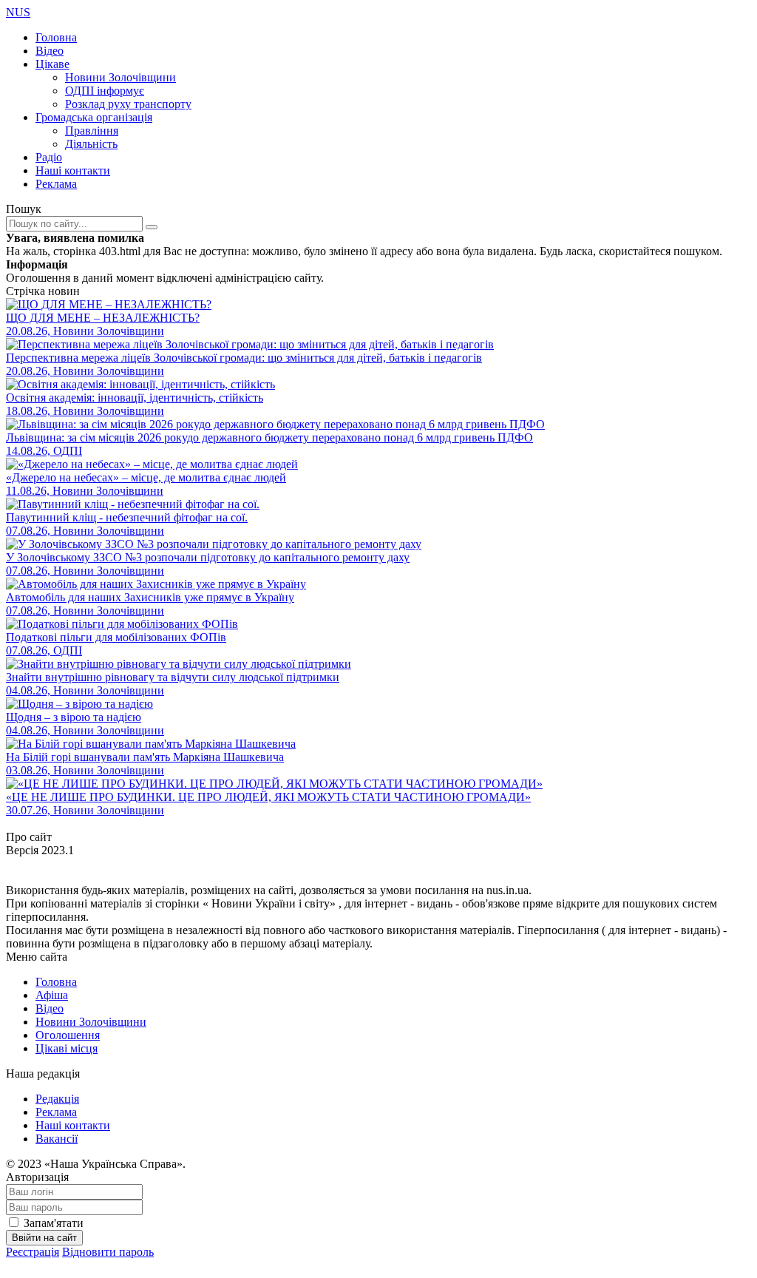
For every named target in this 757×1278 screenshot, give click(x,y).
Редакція (57, 1098)
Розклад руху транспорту (128, 104)
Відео (49, 50)
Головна (56, 37)
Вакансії (56, 1138)
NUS (18, 12)
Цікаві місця (66, 1048)
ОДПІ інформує (104, 90)
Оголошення (67, 1035)
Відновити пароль (108, 1251)
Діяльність (91, 144)
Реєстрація (32, 1251)
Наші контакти (72, 170)
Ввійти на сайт (44, 1237)
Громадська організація (93, 117)
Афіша (51, 995)
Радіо (48, 157)
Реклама (56, 184)
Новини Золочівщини (120, 77)
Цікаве (52, 64)
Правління (91, 130)
